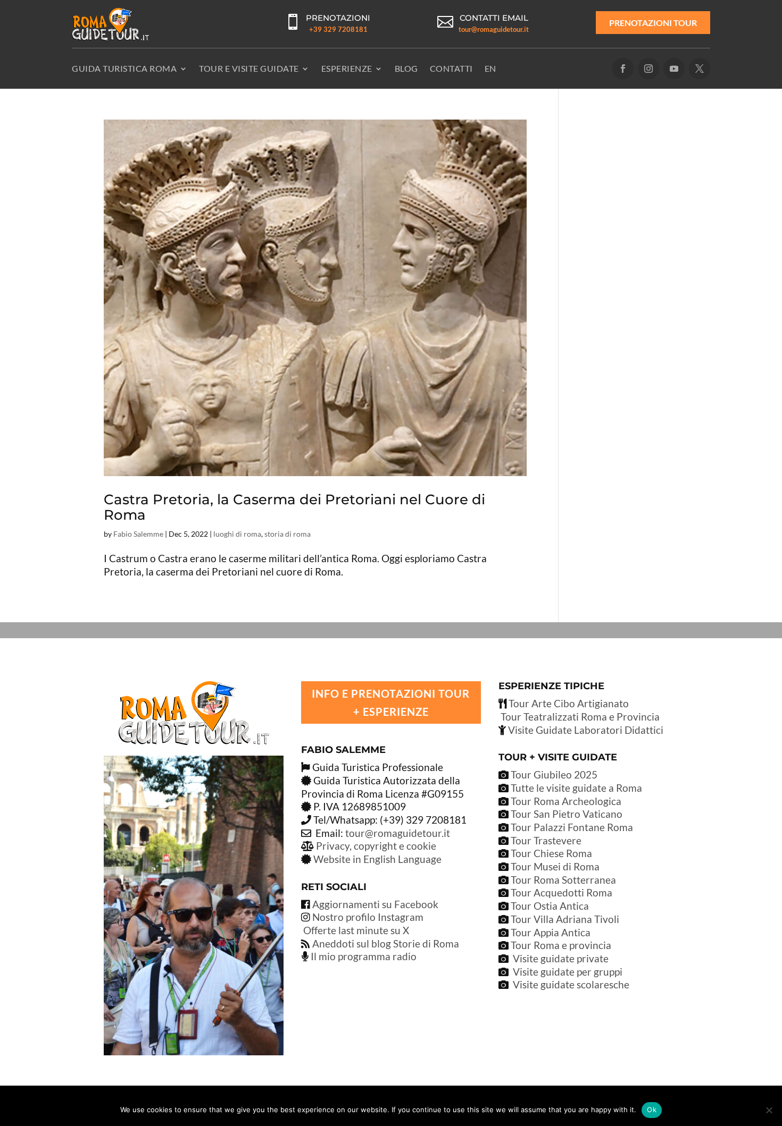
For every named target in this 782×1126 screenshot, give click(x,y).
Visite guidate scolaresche (571, 984)
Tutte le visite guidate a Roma (575, 788)
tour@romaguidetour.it (494, 29)
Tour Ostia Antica (550, 906)
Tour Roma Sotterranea (563, 880)
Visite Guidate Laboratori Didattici (584, 730)
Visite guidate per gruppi (567, 972)
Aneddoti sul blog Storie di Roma (385, 943)
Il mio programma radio (363, 956)
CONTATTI (451, 68)
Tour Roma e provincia (561, 945)
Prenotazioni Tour (653, 23)
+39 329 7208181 (338, 29)
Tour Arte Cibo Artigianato (567, 703)
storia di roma (287, 533)
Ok (651, 1109)
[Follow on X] (699, 68)
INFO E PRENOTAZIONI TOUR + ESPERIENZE (391, 702)
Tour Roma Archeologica (565, 801)
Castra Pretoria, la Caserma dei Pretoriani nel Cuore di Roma (294, 507)
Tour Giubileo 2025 (553, 774)
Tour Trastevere (546, 840)
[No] (768, 1110)
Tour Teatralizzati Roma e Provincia (579, 716)
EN (490, 68)
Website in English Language (377, 859)
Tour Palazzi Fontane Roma (571, 827)
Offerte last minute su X (356, 930)
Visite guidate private (561, 958)
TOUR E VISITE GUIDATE (249, 68)
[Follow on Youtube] (674, 68)
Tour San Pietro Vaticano (565, 814)
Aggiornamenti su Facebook (375, 904)
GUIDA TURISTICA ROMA (124, 68)
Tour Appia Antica (550, 932)
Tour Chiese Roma (551, 853)
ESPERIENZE (346, 68)
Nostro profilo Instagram (367, 917)
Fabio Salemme (138, 533)
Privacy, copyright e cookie (376, 846)
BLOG (406, 68)
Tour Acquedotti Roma (561, 892)
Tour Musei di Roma (555, 866)
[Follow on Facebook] (623, 68)
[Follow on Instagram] (648, 68)
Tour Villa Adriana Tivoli (565, 919)
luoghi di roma (237, 533)
